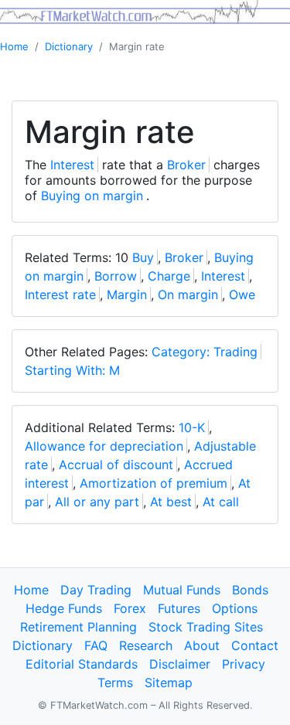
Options (235, 608)
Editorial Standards (82, 664)
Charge (169, 276)
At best (171, 501)
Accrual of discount (116, 464)
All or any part (97, 501)
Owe (242, 294)
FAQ (95, 645)
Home (14, 46)
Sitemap (169, 682)
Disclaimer (179, 664)
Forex (130, 608)
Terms (115, 682)
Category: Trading (205, 351)
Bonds (250, 589)
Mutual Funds (181, 589)
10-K (192, 427)
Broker (186, 164)
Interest (72, 164)
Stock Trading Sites (205, 627)
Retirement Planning (78, 627)
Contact (254, 645)
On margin (188, 294)
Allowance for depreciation (104, 446)
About (202, 645)
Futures (179, 608)
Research (145, 645)
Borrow (115, 276)
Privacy (243, 664)
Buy (143, 257)
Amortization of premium (153, 483)
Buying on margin (92, 195)
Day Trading (95, 589)
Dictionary (69, 46)
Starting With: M (72, 370)
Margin (127, 294)
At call (221, 501)
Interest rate (60, 294)
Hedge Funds (64, 608)
